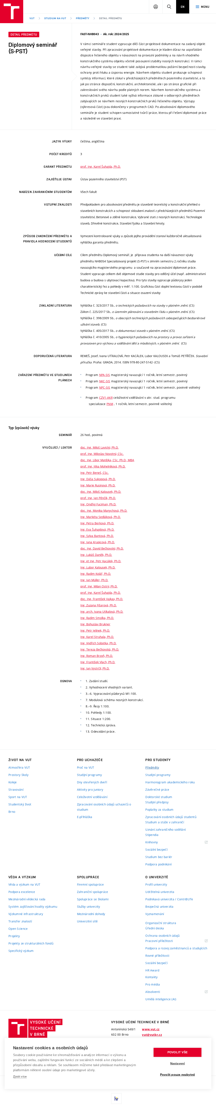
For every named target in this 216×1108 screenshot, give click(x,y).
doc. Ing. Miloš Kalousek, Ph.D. (100, 492)
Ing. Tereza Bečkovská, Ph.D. (99, 649)
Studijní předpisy (157, 802)
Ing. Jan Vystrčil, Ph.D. (94, 668)
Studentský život (19, 804)
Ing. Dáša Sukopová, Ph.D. (98, 479)
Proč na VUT (85, 767)
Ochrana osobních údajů (162, 936)
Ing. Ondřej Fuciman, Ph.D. (98, 504)
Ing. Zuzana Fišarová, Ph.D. (98, 605)
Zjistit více (20, 1076)
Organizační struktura (160, 923)
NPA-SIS (104, 375)
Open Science (18, 929)
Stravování (15, 790)
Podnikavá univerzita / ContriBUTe (169, 899)
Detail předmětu (110, 18)
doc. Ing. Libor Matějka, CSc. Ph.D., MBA (107, 460)
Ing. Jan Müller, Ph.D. (94, 580)
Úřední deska (154, 928)
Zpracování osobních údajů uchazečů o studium (104, 807)
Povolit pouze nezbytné (177, 1074)
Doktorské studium (158, 797)
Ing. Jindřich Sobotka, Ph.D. (98, 643)
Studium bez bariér (158, 857)
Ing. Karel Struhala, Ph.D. (97, 637)
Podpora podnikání (158, 864)
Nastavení (177, 1063)
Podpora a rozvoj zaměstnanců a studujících (176, 948)
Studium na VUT (55, 18)
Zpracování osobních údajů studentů (170, 817)
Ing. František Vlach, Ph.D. (97, 662)
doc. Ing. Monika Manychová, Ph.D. (103, 511)
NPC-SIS (104, 387)
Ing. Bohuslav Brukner (95, 624)
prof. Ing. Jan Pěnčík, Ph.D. (98, 498)
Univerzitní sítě (87, 921)
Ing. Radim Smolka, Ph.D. (97, 618)
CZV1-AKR (106, 398)
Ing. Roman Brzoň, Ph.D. (96, 656)
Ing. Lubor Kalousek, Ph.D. (97, 567)
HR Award (152, 970)
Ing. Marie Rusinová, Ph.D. (97, 485)
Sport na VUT (17, 797)
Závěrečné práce (157, 790)
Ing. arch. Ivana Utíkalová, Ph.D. (101, 612)
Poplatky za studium (159, 810)
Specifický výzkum (21, 951)
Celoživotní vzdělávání (92, 797)
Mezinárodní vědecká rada (27, 899)
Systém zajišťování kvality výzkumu (32, 907)
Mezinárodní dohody (91, 914)
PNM (110, 404)
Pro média (152, 984)
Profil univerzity (156, 884)
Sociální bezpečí (156, 850)
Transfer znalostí (20, 921)
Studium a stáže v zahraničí (164, 822)
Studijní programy (89, 775)
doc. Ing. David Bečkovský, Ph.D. (102, 548)
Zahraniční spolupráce (92, 892)
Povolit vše (177, 1052)
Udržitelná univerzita (159, 892)
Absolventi (157, 992)
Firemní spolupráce (90, 884)
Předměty (82, 18)
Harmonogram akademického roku (170, 782)
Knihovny (157, 842)
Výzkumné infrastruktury (25, 914)
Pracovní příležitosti (164, 941)
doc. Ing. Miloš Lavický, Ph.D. (99, 447)
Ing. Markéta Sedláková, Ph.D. (100, 517)
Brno (11, 812)
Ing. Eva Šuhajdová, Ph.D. (97, 529)
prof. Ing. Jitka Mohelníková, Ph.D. (103, 466)
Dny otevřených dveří (92, 782)
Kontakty (151, 977)
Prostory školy (18, 775)
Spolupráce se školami (93, 899)
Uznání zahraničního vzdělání (165, 830)
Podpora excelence (21, 892)
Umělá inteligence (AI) (160, 999)
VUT (32, 18)
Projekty (14, 936)
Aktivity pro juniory (90, 790)
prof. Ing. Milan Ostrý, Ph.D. (98, 586)
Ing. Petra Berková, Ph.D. (97, 523)
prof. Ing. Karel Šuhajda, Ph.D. (100, 167)
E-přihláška (84, 817)
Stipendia (151, 835)
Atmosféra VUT (19, 767)
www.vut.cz (150, 1029)
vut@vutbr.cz (152, 1035)
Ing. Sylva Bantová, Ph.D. (97, 536)
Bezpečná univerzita (159, 907)
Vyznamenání (154, 914)
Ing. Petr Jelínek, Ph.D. (95, 630)
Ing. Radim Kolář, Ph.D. (95, 574)
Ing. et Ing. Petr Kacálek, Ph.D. (100, 561)
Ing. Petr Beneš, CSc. (94, 473)
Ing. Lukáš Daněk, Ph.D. (96, 555)
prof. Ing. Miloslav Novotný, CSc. (102, 454)
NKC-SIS (104, 381)
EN (183, 6)
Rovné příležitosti (157, 956)
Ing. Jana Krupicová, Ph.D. (97, 542)
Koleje (12, 782)
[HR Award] (116, 1098)
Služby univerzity (88, 907)
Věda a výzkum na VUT (24, 884)
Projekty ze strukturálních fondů (30, 943)
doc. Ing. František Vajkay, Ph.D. (101, 599)
